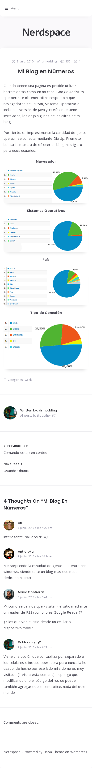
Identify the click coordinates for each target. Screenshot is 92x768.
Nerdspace (46, 32)
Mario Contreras (31, 592)
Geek (28, 380)
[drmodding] (10, 412)
